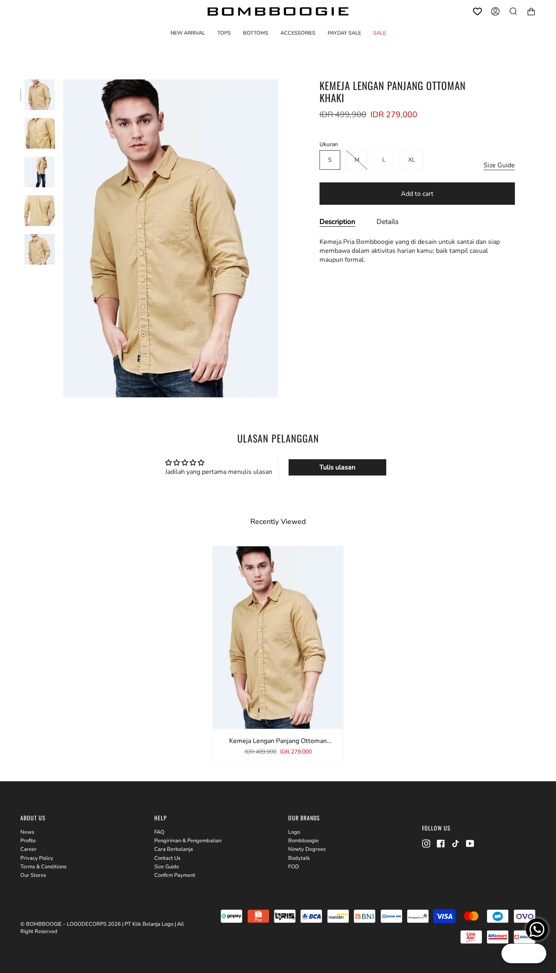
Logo (294, 832)
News (27, 832)
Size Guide (499, 165)
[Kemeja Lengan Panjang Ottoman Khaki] (39, 94)
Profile (28, 840)
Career (28, 849)
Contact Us (167, 858)
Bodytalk (299, 858)
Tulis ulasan (337, 467)
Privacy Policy (36, 858)
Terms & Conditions (43, 866)
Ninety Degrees (307, 849)
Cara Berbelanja (173, 849)
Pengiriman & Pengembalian (187, 840)
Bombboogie (303, 840)
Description (337, 221)
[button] (224, 32)
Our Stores (33, 875)
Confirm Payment (174, 875)
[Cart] (531, 11)
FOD (293, 866)
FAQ (159, 832)
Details (387, 221)
